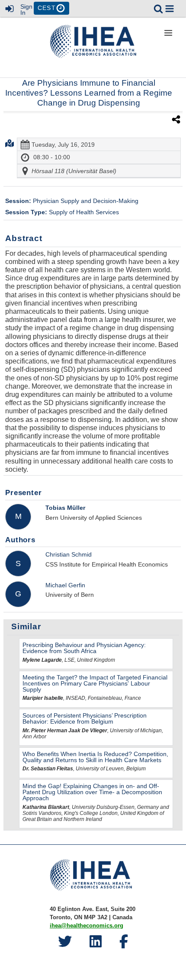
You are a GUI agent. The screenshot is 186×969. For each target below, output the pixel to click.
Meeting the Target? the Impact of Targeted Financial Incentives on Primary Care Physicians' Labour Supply (94, 683)
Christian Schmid (68, 554)
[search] (158, 8)
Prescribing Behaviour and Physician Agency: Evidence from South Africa (84, 647)
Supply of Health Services (62, 212)
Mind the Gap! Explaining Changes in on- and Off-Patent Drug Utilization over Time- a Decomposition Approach (92, 792)
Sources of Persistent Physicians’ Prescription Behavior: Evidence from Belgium (84, 718)
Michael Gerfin (65, 585)
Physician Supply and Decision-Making (71, 200)
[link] (158, 8)
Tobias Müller (65, 507)
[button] (169, 8)
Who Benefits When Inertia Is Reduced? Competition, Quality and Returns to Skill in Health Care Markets (95, 756)
